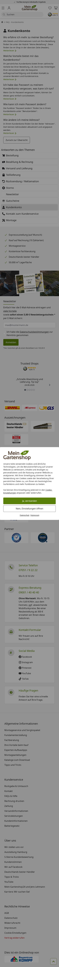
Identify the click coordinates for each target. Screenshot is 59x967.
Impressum (34, 515)
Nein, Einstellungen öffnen (29, 508)
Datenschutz (24, 515)
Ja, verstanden (29, 500)
